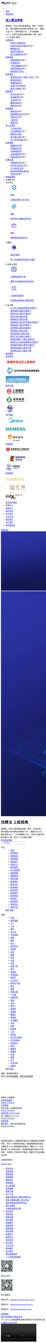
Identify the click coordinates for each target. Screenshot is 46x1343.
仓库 (12, 1023)
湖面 (12, 1057)
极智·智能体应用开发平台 (16, 1203)
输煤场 (13, 1017)
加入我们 (9, 522)
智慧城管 (9, 143)
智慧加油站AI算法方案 (19, 334)
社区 (12, 963)
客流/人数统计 (16, 89)
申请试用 (4, 1121)
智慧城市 (9, 356)
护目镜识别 (15, 63)
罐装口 (13, 1015)
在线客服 (4, 1105)
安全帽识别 (15, 97)
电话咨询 (4, 1113)
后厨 (12, 1026)
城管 (12, 938)
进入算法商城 (14, 20)
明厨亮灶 (14, 876)
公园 (12, 960)
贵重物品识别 (16, 83)
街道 (12, 1000)
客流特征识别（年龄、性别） (22, 77)
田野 (12, 955)
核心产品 (9, 1194)
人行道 (13, 995)
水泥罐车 (14, 1020)
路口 (12, 986)
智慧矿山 (14, 865)
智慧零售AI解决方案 (20, 328)
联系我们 (9, 520)
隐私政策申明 (11, 1254)
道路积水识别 (16, 146)
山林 (12, 952)
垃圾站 (13, 1035)
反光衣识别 (15, 94)
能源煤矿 (9, 444)
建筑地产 (9, 91)
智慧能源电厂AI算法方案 (22, 339)
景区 (12, 958)
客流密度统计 (16, 80)
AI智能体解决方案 (13, 1209)
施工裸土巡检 (16, 137)
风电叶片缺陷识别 (17, 43)
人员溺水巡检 (16, 129)
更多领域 (9, 1231)
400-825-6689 (14, 1113)
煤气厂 (13, 1006)
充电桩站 (14, 975)
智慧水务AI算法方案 (20, 314)
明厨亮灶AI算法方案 (18, 319)
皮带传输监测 (16, 69)
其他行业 (14, 907)
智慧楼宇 (14, 893)
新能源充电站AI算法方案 (20, 348)
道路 (12, 989)
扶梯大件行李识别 (17, 86)
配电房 (13, 1029)
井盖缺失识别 (16, 148)
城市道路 (14, 921)
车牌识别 (14, 174)
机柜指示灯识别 (17, 72)
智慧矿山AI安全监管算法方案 (24, 342)
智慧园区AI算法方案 (18, 331)
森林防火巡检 (16, 134)
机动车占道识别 (17, 166)
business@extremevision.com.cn (22, 1300)
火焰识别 (14, 100)
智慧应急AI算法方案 (20, 325)
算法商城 (9, 1169)
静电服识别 (15, 49)
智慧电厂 (14, 899)
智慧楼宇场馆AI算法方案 (22, 345)
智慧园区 (9, 109)
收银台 (13, 1066)
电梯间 (13, 1052)
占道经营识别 (16, 154)
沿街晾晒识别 (16, 151)
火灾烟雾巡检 (16, 131)
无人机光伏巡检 (17, 140)
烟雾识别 (14, 106)
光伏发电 (14, 935)
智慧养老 (14, 902)
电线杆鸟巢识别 (17, 52)
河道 (12, 1055)
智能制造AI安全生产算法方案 (24, 322)
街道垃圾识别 (16, 157)
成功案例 (9, 1211)
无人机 (13, 932)
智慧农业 (14, 904)
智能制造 (9, 57)
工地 (12, 926)
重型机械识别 (16, 103)
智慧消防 (14, 890)
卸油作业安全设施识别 (19, 46)
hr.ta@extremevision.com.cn (21, 1309)
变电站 (13, 1012)
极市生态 (9, 511)
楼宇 (12, 929)
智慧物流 (14, 896)
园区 (12, 941)
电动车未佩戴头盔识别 (19, 171)
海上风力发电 (16, 1037)
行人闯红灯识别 (17, 168)
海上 (12, 943)
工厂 (12, 923)
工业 (12, 1032)
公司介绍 (9, 517)
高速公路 (14, 992)
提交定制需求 (27, 1076)
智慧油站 (14, 887)
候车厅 (13, 978)
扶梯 (12, 1046)
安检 (12, 969)
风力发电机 (15, 1040)
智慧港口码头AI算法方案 (20, 351)
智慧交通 (9, 160)
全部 (12, 850)
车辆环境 (14, 998)
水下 (12, 1060)
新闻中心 (9, 508)
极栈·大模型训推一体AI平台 (17, 1200)
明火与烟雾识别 (17, 54)
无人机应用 (10, 126)
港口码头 (14, 946)
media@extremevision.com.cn (21, 1304)
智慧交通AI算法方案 (18, 317)
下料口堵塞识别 (17, 66)
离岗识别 (14, 111)
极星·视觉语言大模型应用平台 (18, 1197)
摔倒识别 (14, 117)
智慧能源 (9, 40)
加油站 (13, 972)
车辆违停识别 (16, 163)
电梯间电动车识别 (17, 114)
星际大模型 (10, 1206)
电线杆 (13, 1009)
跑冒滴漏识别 (16, 60)
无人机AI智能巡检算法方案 (23, 308)
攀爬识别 (14, 123)
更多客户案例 (11, 503)
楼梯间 (13, 1049)
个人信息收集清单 (13, 1257)
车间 (12, 1003)
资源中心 (9, 1234)
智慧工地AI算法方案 (20, 337)
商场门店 (14, 966)
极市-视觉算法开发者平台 (11, 1317)
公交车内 (14, 980)
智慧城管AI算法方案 (20, 311)
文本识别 (14, 1063)
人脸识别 (14, 120)
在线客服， (15, 1076)
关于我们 (9, 1243)
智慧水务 (14, 884)
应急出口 (14, 1043)
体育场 (13, 949)
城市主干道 (15, 983)
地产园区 (9, 415)
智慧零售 (9, 74)
